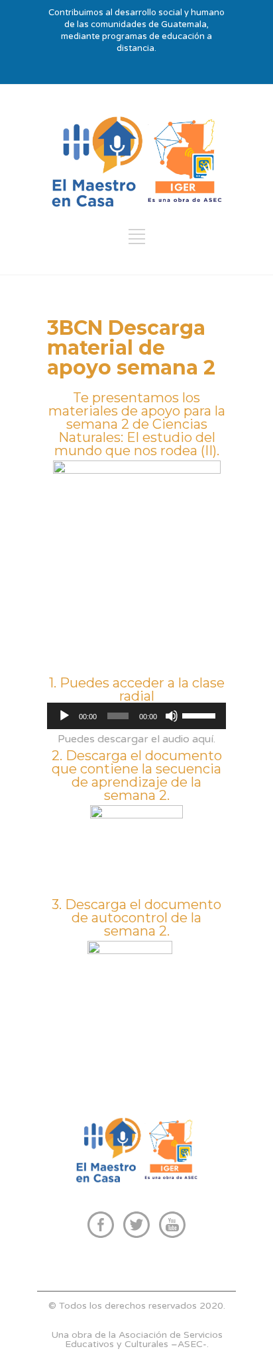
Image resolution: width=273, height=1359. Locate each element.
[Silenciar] (171, 716)
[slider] (200, 714)
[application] (136, 716)
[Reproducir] (64, 716)
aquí (202, 739)
